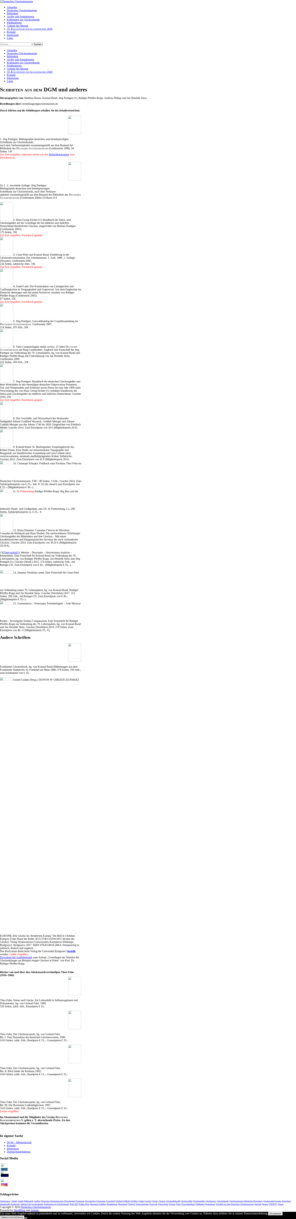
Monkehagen (112, 1204)
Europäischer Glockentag (95, 1201)
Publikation (200, 1204)
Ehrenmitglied (70, 1201)
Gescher (148, 1201)
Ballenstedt (28, 1201)
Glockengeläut (186, 1201)
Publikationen (14, 22)
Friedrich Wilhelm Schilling (126, 1201)
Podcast (172, 1204)
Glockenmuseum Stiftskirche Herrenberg (246, 1201)
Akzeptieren (275, 1213)
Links (10, 38)
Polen (178, 1204)
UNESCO (273, 1204)
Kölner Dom (84, 1204)
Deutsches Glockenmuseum (22, 10)
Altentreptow (5, 1201)
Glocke (155, 1201)
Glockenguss (211, 1201)
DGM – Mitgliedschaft (19, 1142)
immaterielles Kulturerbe (10, 1204)
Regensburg (210, 1204)
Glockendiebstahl (173, 1201)
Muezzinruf (122, 1204)
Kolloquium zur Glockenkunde (56, 1204)
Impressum (13, 35)
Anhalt (14, 1201)
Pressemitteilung (188, 1204)
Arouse (35, 1210)
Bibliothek (12, 13)
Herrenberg (286, 1201)
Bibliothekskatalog (59, 154)
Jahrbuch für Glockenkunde (32, 1204)
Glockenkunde (223, 1201)
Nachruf (131, 1204)
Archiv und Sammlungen (20, 16)
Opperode (153, 1204)
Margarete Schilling (98, 1204)
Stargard (257, 1204)
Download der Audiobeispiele (16, 957)
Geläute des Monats (17, 25)
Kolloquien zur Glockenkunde (23, 19)
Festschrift (110, 1201)
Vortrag (281, 1204)
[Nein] (25, 1217)
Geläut (141, 1201)
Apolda (20, 1201)
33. (29, 28)
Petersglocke (163, 1204)
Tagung (265, 1204)
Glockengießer (199, 1201)
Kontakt (11, 32)
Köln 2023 (74, 1204)
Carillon (37, 1201)
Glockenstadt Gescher (272, 1201)
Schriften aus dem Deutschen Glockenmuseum (235, 1204)
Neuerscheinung (142, 1204)
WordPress (19, 1210)
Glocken (161, 1201)
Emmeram (80, 1201)
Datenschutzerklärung (18, 1151)
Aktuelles (12, 7)
